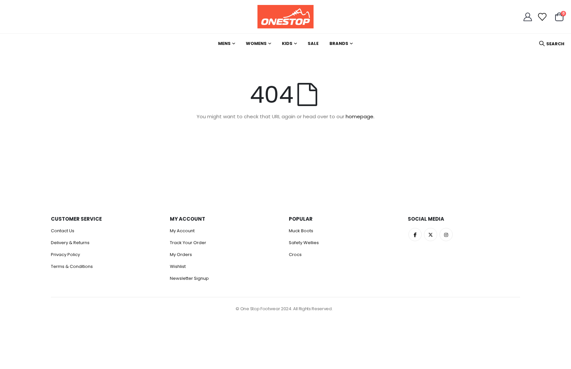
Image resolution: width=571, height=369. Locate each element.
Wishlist (178, 266)
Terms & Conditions (72, 266)
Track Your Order (188, 243)
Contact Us (62, 231)
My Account (182, 231)
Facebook (415, 234)
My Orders (181, 254)
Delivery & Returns (70, 243)
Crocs (295, 254)
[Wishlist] (542, 17)
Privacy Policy (65, 254)
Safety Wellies (304, 243)
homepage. (360, 116)
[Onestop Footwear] (285, 16)
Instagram (446, 234)
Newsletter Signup (189, 278)
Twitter (430, 234)
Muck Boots (301, 231)
